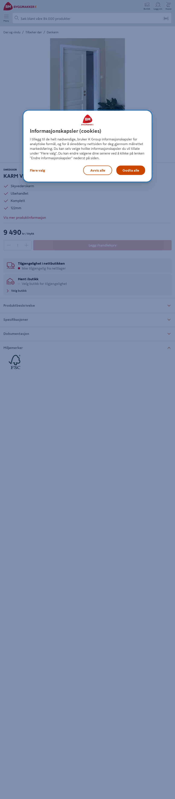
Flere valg (37, 170)
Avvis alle (97, 170)
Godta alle (130, 170)
